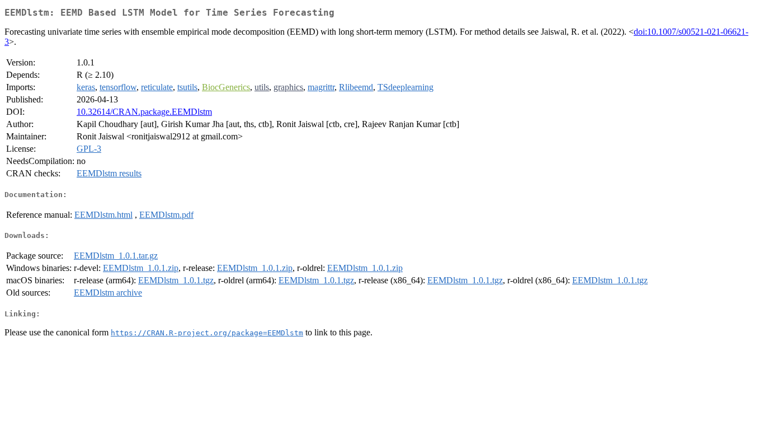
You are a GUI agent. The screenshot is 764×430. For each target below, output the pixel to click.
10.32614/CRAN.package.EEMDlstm (144, 111)
